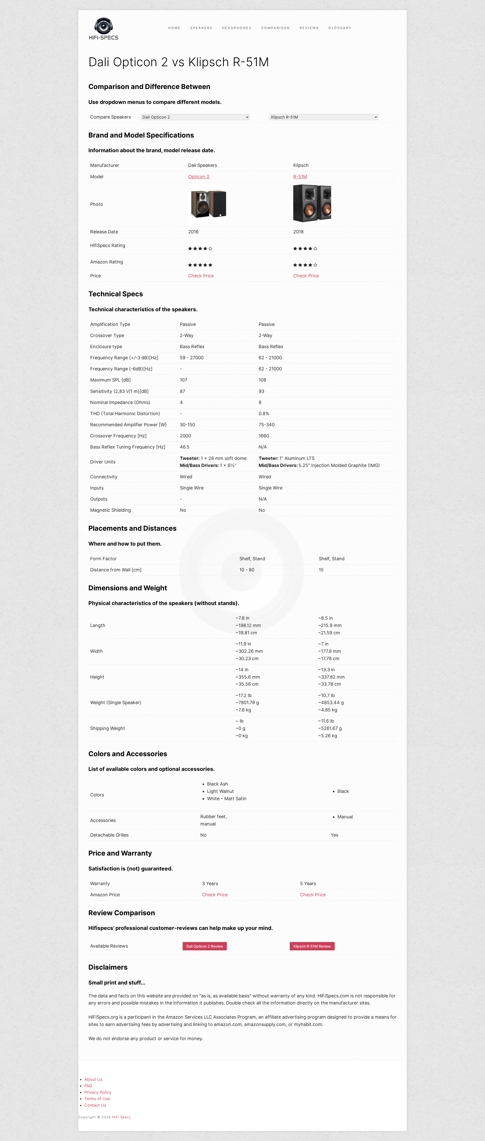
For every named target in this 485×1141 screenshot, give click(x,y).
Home (174, 28)
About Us (93, 1079)
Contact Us (95, 1105)
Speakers (201, 28)
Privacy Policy (97, 1092)
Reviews (309, 28)
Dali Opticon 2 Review (204, 946)
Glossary (340, 28)
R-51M (300, 176)
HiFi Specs (121, 1117)
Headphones (237, 28)
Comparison (275, 28)
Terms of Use (97, 1098)
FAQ (88, 1085)
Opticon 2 (198, 176)
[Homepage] (103, 28)
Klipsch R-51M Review (312, 946)
